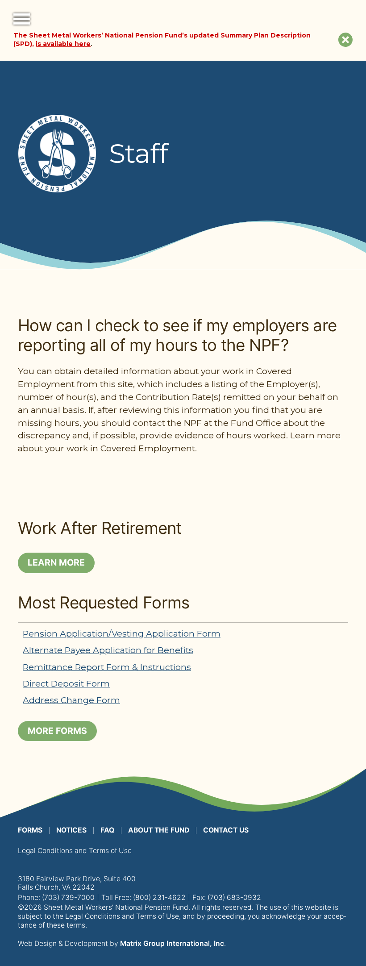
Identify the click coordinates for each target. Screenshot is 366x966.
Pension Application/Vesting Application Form (121, 633)
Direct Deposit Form (66, 683)
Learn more (315, 435)
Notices (71, 830)
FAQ (107, 830)
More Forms (57, 730)
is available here (63, 44)
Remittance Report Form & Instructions (107, 667)
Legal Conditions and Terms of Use (75, 850)
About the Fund (158, 830)
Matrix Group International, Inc (172, 943)
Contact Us (226, 830)
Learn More (56, 562)
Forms (30, 830)
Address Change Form (71, 700)
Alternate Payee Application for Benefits (108, 650)
